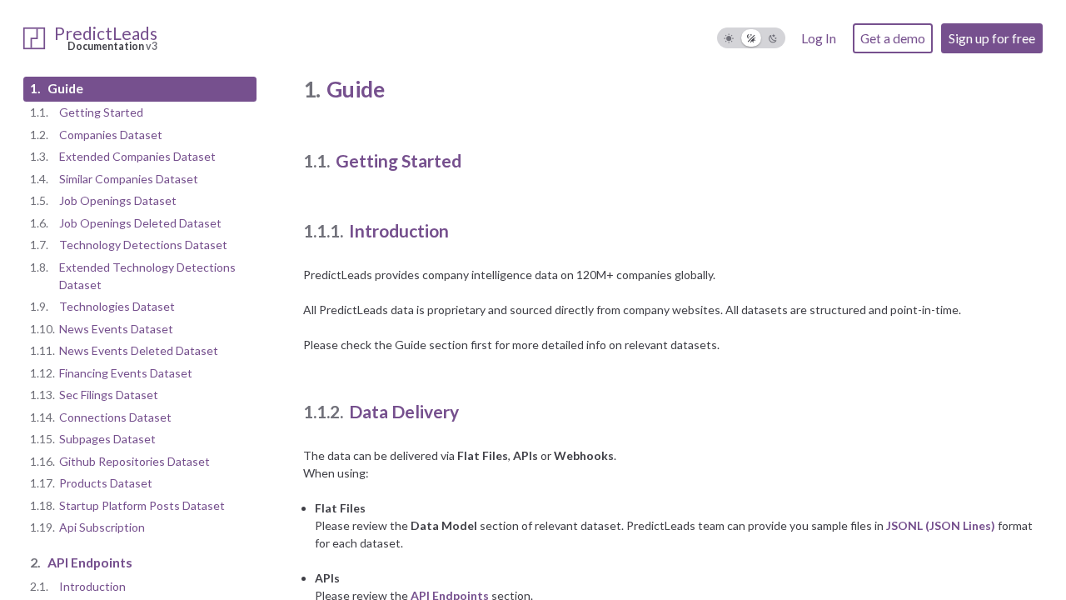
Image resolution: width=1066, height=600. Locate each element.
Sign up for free (992, 38)
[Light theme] (729, 38)
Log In (818, 38)
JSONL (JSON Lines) (940, 525)
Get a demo (892, 38)
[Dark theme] (773, 38)
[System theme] (751, 38)
